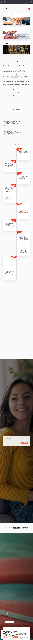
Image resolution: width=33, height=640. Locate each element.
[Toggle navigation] (32, 2)
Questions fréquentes (9, 621)
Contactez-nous (24, 442)
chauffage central (21, 239)
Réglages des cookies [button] (5, 637)
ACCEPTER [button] (16, 637)
